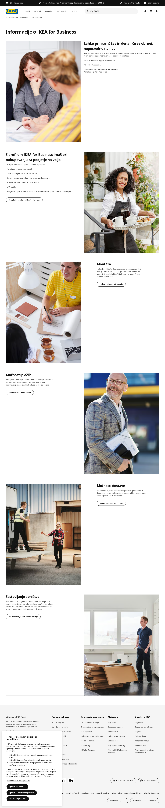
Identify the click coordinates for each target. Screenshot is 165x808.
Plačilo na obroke (88, 741)
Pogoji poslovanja (88, 793)
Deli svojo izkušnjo (59, 754)
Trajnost (138, 731)
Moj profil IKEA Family (116, 745)
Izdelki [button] (27, 11)
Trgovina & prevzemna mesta (92, 727)
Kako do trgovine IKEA (60, 759)
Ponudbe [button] (48, 11)
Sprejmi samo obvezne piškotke (21, 793)
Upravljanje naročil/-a (60, 727)
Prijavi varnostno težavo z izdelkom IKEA (145, 751)
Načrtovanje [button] (62, 11)
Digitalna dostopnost (151, 793)
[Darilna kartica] (71, 780)
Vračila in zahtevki (59, 736)
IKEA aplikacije (86, 731)
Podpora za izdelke (59, 745)
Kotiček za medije (142, 741)
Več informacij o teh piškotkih (18, 780)
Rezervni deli (57, 750)
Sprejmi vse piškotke (17, 787)
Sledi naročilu (113, 731)
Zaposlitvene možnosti (144, 727)
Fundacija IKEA (140, 745)
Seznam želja (113, 741)
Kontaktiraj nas (58, 722)
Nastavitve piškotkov (17, 799)
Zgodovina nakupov (115, 727)
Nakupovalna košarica (116, 736)
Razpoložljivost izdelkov (61, 731)
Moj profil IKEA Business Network (117, 751)
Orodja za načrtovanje (90, 722)
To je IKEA (139, 722)
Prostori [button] (37, 11)
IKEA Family (85, 745)
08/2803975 (96, 65)
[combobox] (110, 11)
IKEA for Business (88, 750)
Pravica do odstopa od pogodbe (64, 764)
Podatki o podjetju (103, 793)
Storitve (55, 741)
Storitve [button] (74, 11)
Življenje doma (140, 736)
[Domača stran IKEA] (12, 11)
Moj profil (112, 722)
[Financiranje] (63, 780)
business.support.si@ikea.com (103, 60)
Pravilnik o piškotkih (72, 793)
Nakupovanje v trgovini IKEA (92, 736)
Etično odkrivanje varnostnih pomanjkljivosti (127, 793)
